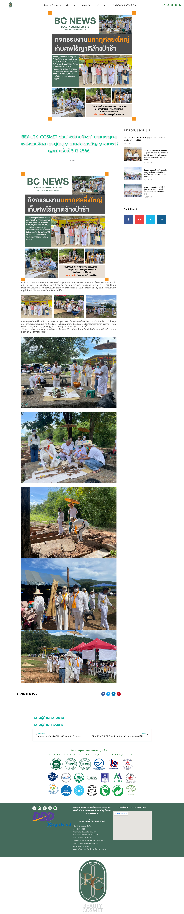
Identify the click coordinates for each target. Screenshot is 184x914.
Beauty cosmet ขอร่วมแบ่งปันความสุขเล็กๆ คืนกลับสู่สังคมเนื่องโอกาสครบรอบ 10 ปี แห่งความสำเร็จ (155, 173)
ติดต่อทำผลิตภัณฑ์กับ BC (123, 5)
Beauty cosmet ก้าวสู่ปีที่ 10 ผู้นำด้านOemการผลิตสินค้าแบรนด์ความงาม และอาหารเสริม (154, 190)
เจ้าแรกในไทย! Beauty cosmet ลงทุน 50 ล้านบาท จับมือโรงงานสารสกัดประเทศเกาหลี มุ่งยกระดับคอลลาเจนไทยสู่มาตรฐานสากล (156, 155)
